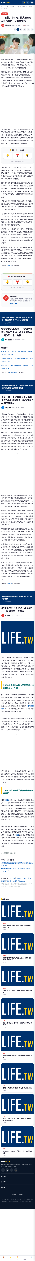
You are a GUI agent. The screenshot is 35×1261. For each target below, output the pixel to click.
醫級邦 (8, 875)
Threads (19, 873)
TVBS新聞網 (13, 372)
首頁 (2, 6)
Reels (24, 1259)
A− (15, 29)
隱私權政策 (14, 1189)
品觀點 (9, 265)
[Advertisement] (17, 109)
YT (25, 873)
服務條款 (21, 1189)
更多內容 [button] (3, 1176)
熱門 (17, 1258)
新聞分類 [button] (3, 1171)
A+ (21, 29)
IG (14, 873)
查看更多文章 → (14, 303)
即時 (10, 1258)
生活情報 (12, 6)
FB (10, 873)
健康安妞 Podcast (19, 875)
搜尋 (31, 1258)
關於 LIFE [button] (3, 1181)
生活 (7, 6)
